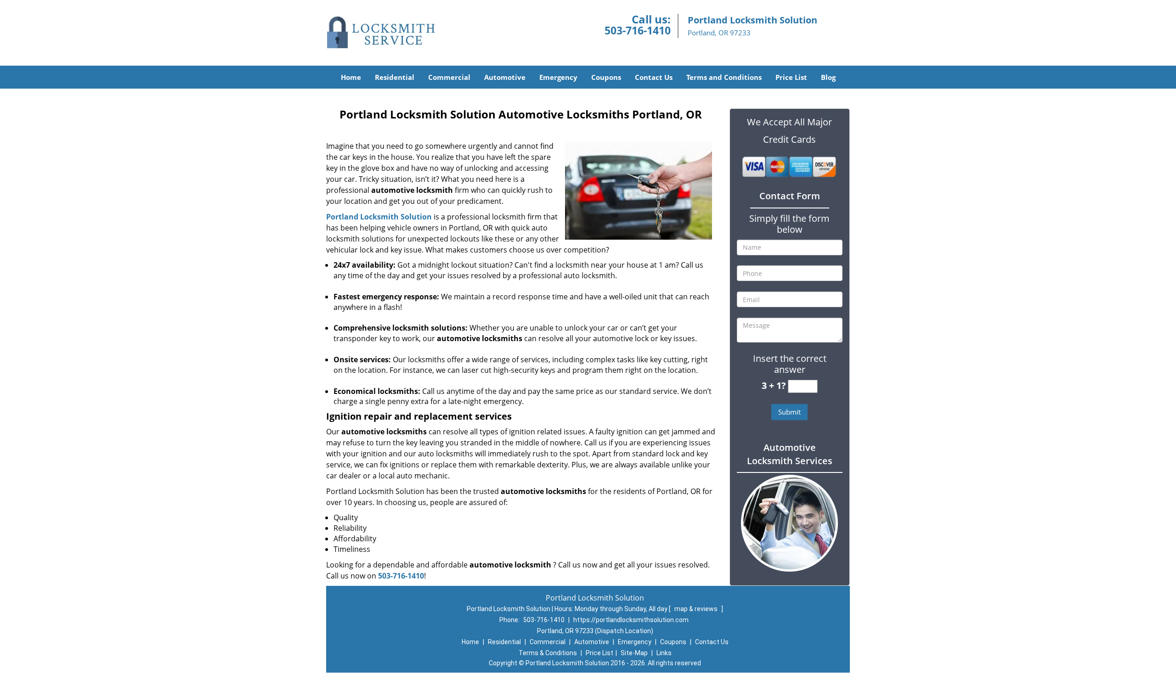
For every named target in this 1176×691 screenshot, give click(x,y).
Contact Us (654, 77)
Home (351, 77)
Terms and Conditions (724, 77)
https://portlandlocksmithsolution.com (631, 620)
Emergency (558, 77)
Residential (394, 77)
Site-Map (634, 653)
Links (664, 653)
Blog (828, 77)
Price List (791, 77)
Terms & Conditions (548, 653)
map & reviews (696, 608)
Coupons (606, 77)
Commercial (449, 77)
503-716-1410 (638, 30)
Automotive (505, 77)
